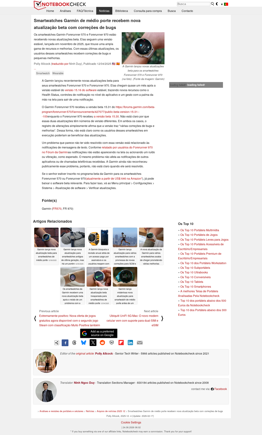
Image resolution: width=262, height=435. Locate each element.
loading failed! (178, 85)
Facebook (220, 389)
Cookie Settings (131, 422)
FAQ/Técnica (85, 11)
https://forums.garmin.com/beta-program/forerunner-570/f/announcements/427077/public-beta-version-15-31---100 (98, 111)
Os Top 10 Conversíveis (195, 277)
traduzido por (60, 64)
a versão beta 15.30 (106, 116)
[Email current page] (139, 342)
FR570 (57, 208)
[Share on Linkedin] (130, 342)
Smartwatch (43, 73)
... (35, 68)
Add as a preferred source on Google (102, 333)
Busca (172, 11)
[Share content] (56, 342)
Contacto (187, 11)
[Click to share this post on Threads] (74, 342)
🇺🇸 (113, 64)
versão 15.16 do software (81, 90)
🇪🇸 (118, 64)
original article (85, 353)
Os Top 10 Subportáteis (195, 268)
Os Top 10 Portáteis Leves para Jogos (204, 239)
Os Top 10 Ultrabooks (194, 272)
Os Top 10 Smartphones (195, 286)
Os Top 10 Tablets (191, 282)
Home (50, 11)
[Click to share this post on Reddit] (102, 342)
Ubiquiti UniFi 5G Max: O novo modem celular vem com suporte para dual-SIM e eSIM (132, 320)
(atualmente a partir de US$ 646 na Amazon (113, 178)
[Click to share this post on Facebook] (65, 342)
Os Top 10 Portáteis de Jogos (199, 235)
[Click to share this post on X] (93, 342)
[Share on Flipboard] (121, 342)
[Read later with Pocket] (111, 342)
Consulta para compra (148, 11)
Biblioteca (121, 11)
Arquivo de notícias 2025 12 (111, 411)
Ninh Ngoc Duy (84, 383)
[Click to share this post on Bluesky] (83, 342)
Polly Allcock (104, 353)
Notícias (104, 11)
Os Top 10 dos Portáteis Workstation (203, 263)
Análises (65, 11)
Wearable (57, 73)
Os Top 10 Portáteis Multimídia (199, 230)
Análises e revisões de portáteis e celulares (61, 411)
